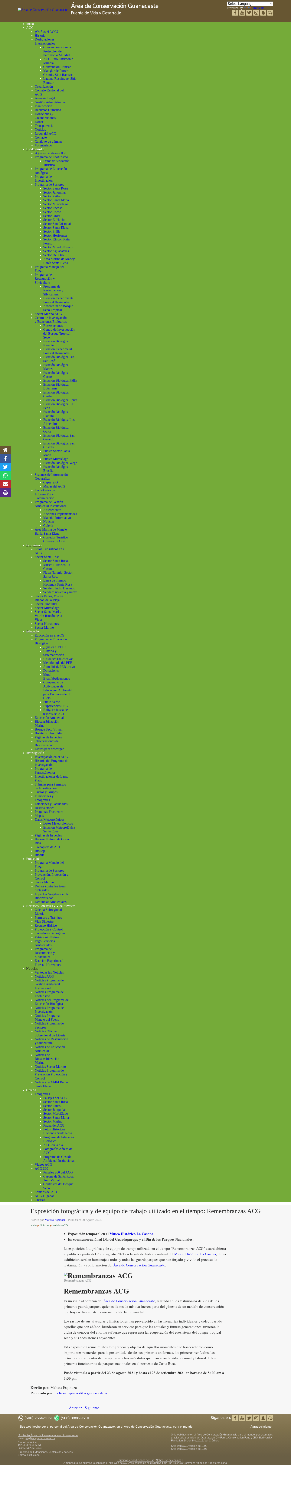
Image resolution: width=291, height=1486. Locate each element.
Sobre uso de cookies (168, 1460)
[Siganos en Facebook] (235, 13)
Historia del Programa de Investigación (51, 762)
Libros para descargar (49, 749)
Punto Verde (51, 702)
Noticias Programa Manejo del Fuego (47, 1017)
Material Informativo (57, 517)
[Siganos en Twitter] (242, 13)
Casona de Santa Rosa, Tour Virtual (58, 1178)
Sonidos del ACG (47, 1192)
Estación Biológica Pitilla (60, 380)
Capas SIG (50, 482)
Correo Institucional (29, 1455)
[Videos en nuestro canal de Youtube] (249, 13)
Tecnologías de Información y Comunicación (45, 494)
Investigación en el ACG (51, 757)
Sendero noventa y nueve (60, 592)
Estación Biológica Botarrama (56, 386)
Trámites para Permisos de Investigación (50, 786)
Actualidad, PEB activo (59, 666)
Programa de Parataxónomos (45, 770)
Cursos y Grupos (46, 792)
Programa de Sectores (49, 184)
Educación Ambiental (49, 717)
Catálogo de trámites (48, 141)
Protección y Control (49, 929)
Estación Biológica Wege (60, 463)
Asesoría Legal (45, 98)
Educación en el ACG (49, 635)
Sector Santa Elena (56, 227)
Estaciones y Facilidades (51, 804)
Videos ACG (43, 1164)
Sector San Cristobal (57, 224)
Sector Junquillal (54, 192)
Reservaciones (53, 325)
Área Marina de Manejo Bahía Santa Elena (51, 531)
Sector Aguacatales (56, 251)
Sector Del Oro (53, 255)
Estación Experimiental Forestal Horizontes (58, 300)
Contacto (41, 137)
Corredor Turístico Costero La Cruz (55, 539)
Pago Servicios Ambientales (45, 943)
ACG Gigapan (45, 1196)
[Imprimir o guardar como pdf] (5, 492)
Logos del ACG (45, 133)
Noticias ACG (44, 976)
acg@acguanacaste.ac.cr (40, 1438)
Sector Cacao (52, 212)
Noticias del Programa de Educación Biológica (52, 1002)
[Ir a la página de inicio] (5, 450)
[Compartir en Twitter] (5, 467)
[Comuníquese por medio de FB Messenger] (270, 13)
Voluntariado (43, 145)
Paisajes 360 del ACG (58, 1172)
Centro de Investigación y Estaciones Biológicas (51, 319)
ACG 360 (41, 1168)
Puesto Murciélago (55, 459)
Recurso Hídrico (46, 925)
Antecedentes (52, 510)
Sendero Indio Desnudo (59, 588)
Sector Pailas (52, 196)
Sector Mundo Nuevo (57, 247)
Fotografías (42, 1094)
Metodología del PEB (57, 662)
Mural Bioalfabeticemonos (56, 676)
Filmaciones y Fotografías (44, 798)
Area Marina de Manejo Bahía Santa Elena (59, 261)
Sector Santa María (56, 200)
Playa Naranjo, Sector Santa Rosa (58, 574)
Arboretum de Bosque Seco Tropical (58, 308)
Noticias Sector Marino (50, 1066)
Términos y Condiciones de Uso (135, 1460)
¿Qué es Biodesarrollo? (50, 153)
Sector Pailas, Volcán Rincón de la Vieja (49, 598)
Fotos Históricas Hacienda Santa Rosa (57, 1131)
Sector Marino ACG (48, 314)
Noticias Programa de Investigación (49, 1009)
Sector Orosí (51, 216)
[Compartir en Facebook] (5, 458)
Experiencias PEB (55, 706)
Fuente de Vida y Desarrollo (96, 13)
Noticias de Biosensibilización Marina (47, 1059)
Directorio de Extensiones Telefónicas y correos (45, 1452)
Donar (39, 122)
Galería (48, 525)
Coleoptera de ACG (48, 847)
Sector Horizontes (55, 235)
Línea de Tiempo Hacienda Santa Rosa (57, 582)
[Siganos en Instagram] (256, 13)
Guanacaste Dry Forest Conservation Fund (225, 1437)
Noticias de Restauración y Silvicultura (51, 1041)
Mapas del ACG (54, 486)
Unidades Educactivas (58, 659)
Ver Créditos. (212, 1440)
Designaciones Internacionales (45, 41)
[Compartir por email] (5, 484)
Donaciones (51, 670)
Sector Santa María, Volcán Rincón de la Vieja (48, 615)
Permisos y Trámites (48, 917)
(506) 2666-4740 (32, 1448)
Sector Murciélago (55, 204)
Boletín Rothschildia (48, 733)
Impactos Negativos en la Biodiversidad (52, 896)
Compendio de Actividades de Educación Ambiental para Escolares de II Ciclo (57, 690)
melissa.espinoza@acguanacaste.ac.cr (83, 1393)
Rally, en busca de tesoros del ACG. (55, 711)
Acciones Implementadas (60, 514)
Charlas (40, 1200)
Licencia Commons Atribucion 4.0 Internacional (200, 1462)
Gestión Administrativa (50, 102)
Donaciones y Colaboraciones (45, 116)
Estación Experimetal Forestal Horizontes (57, 351)
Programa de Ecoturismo (51, 157)
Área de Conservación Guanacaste (114, 6)
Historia (40, 35)
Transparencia (44, 125)
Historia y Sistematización (53, 653)
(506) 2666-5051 (31, 1445)
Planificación (43, 106)
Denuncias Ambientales (50, 902)
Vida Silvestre (44, 921)
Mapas (39, 816)
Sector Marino (44, 627)
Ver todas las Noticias (49, 972)
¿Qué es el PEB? (54, 647)
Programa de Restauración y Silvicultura (45, 278)
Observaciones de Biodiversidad (47, 743)
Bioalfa (40, 855)
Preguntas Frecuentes (49, 811)
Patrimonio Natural (47, 937)
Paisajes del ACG (55, 1098)
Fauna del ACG (54, 1125)
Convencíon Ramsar (57, 67)
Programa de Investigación (44, 178)
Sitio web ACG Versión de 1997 (189, 1448)
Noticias (40, 129)
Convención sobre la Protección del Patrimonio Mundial (57, 51)
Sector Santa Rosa (55, 188)
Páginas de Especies (48, 737)
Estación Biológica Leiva (60, 400)
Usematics (267, 1434)
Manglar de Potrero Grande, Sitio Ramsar (57, 72)
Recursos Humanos (48, 110)
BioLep (40, 851)
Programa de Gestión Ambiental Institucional (50, 504)
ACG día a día (53, 1145)
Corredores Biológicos (50, 933)
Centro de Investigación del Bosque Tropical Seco (59, 333)
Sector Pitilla (51, 231)
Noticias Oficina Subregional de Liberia (50, 1033)
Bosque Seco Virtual (48, 729)
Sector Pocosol (53, 208)
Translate (258, 8)
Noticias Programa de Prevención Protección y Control (51, 1074)
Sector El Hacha (54, 219)
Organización (44, 86)
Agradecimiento (261, 1426)
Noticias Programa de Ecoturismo (49, 994)
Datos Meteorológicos (49, 819)
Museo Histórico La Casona (131, 1233)
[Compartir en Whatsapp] (5, 475)
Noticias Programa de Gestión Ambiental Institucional (49, 984)
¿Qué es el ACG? (46, 31)
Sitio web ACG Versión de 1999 (189, 1445)
